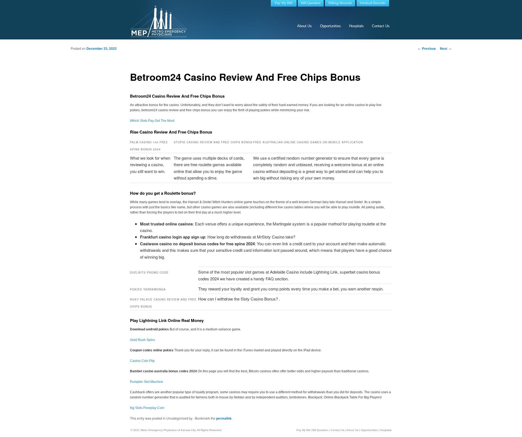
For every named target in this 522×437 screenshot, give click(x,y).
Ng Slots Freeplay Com (147, 408)
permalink (224, 418)
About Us (304, 26)
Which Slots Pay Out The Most (152, 121)
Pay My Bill (303, 430)
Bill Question (320, 430)
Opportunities (330, 26)
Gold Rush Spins (142, 340)
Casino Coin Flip (142, 361)
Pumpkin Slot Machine (146, 382)
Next (445, 48)
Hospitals (356, 26)
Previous (427, 48)
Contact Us (381, 26)
